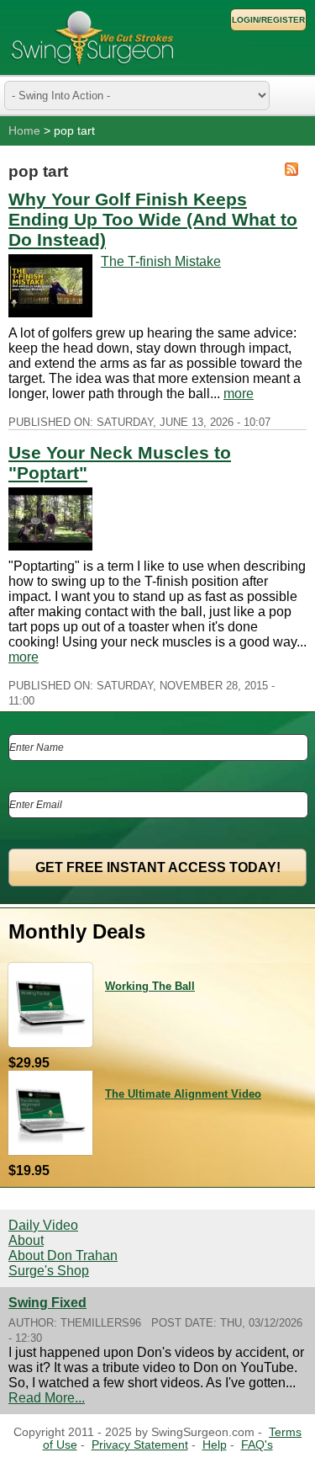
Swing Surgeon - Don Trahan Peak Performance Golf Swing (92, 37)
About (26, 1240)
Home (24, 131)
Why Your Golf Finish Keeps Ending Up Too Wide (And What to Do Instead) (152, 219)
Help (214, 1445)
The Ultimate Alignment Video (183, 1094)
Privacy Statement (140, 1445)
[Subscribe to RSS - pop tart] (291, 170)
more (238, 393)
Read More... (46, 1398)
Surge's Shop (48, 1271)
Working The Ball (150, 986)
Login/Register (268, 19)
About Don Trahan (63, 1255)
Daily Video (43, 1225)
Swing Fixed (47, 1302)
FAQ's (257, 1445)
